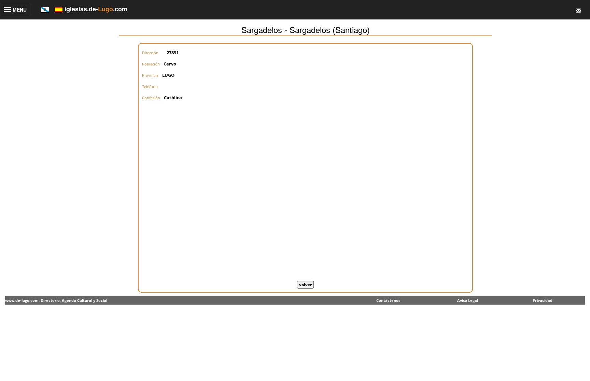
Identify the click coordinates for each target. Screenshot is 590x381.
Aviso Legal (467, 300)
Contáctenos (388, 300)
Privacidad (542, 300)
